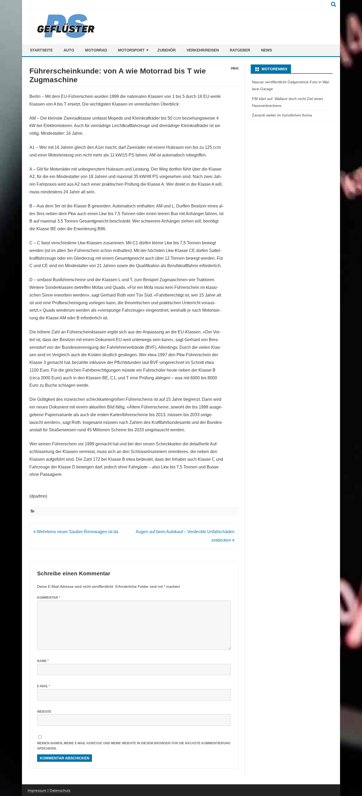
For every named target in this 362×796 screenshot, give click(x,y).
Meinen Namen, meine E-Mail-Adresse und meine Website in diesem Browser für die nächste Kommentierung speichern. (133, 746)
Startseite (41, 50)
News (266, 50)
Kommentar (48, 597)
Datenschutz (60, 790)
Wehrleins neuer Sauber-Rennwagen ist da (77, 531)
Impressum (37, 790)
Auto (69, 50)
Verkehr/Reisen (203, 50)
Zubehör (166, 50)
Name (43, 661)
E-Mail (43, 686)
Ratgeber (240, 50)
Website (44, 712)
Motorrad (96, 50)
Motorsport (131, 50)
